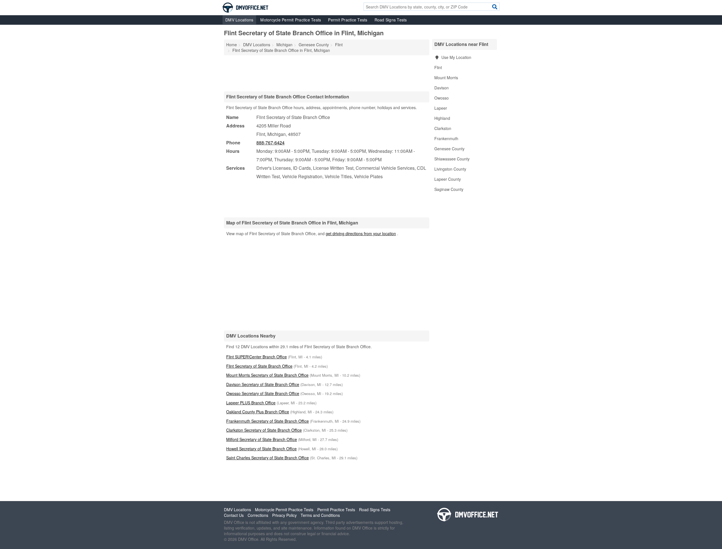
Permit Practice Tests (347, 20)
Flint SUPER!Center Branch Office (256, 357)
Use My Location (455, 57)
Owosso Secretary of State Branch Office (262, 393)
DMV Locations (239, 20)
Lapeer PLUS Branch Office (251, 402)
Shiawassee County (452, 159)
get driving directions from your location (361, 233)
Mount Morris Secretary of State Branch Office (267, 375)
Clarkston (442, 128)
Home (231, 44)
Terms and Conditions (320, 515)
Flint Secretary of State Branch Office (259, 366)
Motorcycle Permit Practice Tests (290, 20)
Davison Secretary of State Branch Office (262, 384)
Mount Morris (446, 77)
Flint (438, 67)
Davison (441, 88)
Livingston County (450, 169)
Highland (442, 118)
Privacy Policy (284, 515)
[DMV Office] (245, 7)
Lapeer (440, 108)
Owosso (441, 98)
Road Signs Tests (391, 20)
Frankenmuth (446, 138)
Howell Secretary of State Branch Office (261, 448)
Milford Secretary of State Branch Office (261, 439)
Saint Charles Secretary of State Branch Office (267, 457)
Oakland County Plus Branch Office (257, 411)
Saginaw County (448, 189)
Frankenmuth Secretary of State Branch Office (267, 421)
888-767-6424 (270, 142)
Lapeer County (447, 179)
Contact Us (234, 515)
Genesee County (449, 148)
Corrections (258, 515)
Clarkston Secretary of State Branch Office (264, 430)
